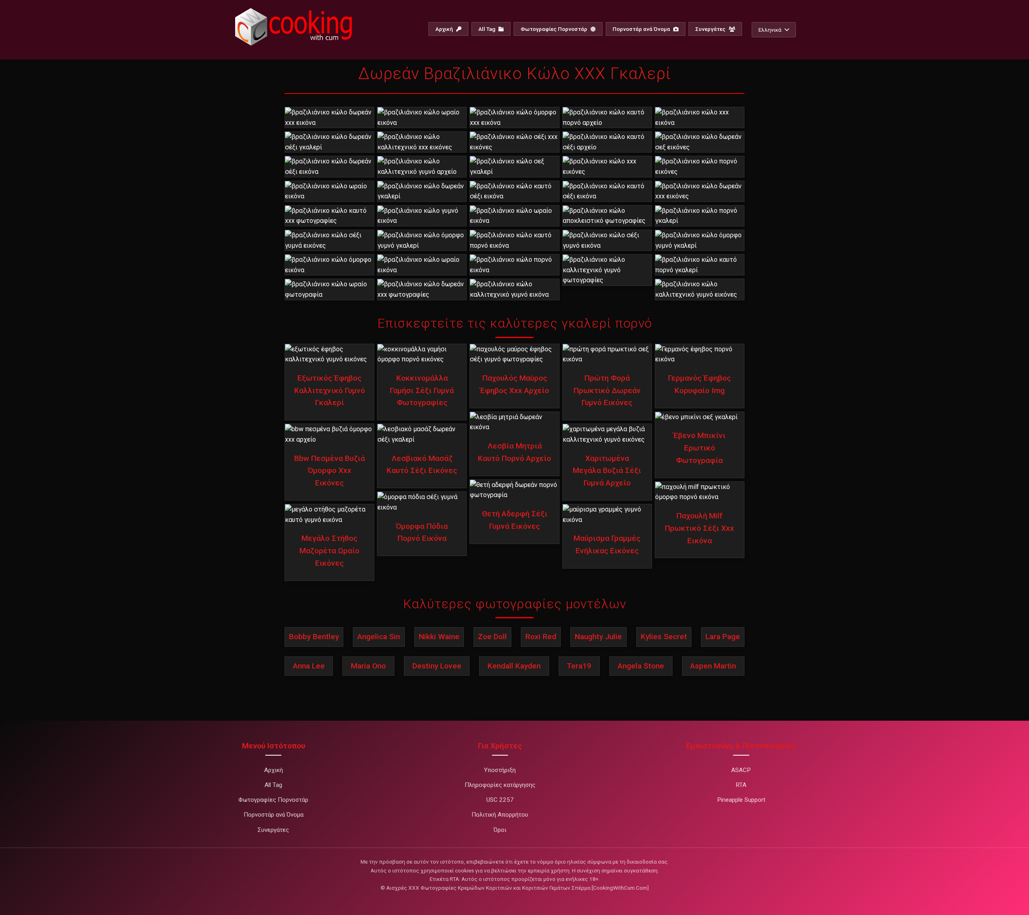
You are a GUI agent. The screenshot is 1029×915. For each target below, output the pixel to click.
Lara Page (722, 636)
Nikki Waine (439, 636)
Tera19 (579, 665)
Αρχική (444, 29)
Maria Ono (368, 665)
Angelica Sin (378, 636)
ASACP (741, 770)
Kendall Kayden (514, 665)
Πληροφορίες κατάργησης (500, 785)
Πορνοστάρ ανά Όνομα (642, 29)
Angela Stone (641, 665)
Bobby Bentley (314, 636)
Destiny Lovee (436, 665)
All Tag (487, 29)
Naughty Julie (598, 636)
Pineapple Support (741, 799)
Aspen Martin (713, 665)
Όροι (500, 829)
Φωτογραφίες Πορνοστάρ (554, 29)
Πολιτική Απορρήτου (499, 814)
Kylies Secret (664, 636)
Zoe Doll (492, 636)
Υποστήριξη (500, 770)
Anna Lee (309, 665)
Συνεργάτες (711, 29)
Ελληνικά (769, 29)
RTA (741, 785)
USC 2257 (500, 799)
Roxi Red (540, 636)
